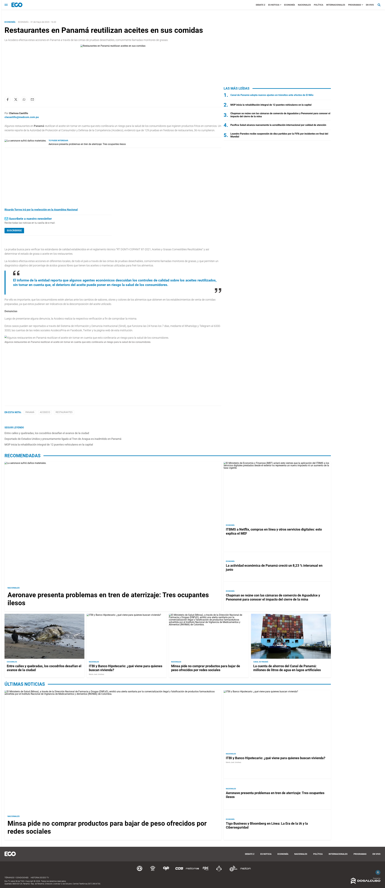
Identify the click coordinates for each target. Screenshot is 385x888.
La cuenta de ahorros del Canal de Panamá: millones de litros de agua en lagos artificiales (287, 668)
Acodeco (45, 412)
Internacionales (335, 5)
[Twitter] (15, 99)
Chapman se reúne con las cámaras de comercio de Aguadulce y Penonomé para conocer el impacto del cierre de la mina (273, 597)
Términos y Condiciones (16, 877)
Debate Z (260, 5)
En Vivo (370, 5)
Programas (354, 5)
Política (318, 5)
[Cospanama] (179, 870)
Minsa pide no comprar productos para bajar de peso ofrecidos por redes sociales (205, 668)
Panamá (29, 412)
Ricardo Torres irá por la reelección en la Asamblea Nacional (41, 209)
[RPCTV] (152, 870)
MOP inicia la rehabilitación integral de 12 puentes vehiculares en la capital (49, 444)
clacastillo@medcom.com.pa (22, 117)
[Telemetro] (139, 870)
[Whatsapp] (24, 99)
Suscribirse (14, 230)
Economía (289, 5)
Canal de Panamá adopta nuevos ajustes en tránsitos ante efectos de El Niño (271, 95)
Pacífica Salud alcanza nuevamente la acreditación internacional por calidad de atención (278, 125)
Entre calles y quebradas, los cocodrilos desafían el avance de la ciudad (47, 433)
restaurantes (64, 412)
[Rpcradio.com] (205, 870)
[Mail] (32, 99)
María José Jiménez (96, 674)
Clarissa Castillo (18, 113)
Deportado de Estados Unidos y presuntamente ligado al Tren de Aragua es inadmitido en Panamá (63, 438)
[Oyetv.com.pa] (166, 870)
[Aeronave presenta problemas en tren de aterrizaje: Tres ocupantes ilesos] (25, 140)
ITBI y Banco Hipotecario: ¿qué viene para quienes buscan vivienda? (275, 758)
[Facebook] (7, 99)
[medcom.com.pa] (245, 870)
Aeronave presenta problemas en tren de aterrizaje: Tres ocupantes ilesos (87, 144)
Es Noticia (273, 5)
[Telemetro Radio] (232, 870)
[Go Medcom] (192, 870)
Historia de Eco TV (40, 877)
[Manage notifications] (378, 872)
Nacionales (304, 5)
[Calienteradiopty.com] (219, 870)
